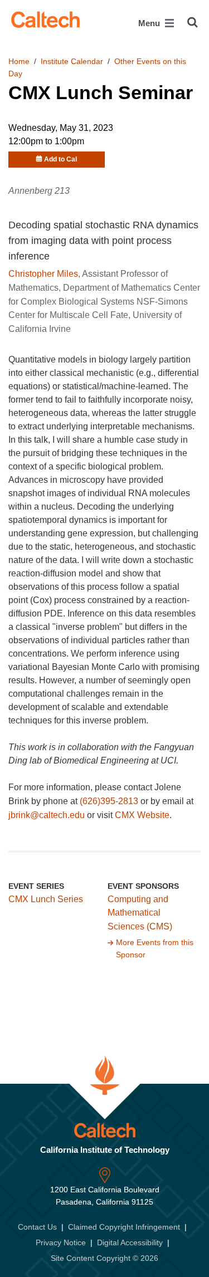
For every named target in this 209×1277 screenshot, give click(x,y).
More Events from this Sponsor (154, 948)
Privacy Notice (61, 1242)
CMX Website (142, 815)
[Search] (192, 22)
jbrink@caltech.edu (46, 815)
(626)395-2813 (109, 801)
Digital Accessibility (130, 1242)
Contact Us (37, 1226)
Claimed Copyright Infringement (124, 1226)
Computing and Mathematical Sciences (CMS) (140, 913)
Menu (150, 23)
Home (19, 61)
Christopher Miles (43, 273)
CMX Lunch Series (45, 899)
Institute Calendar (72, 61)
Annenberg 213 (39, 190)
